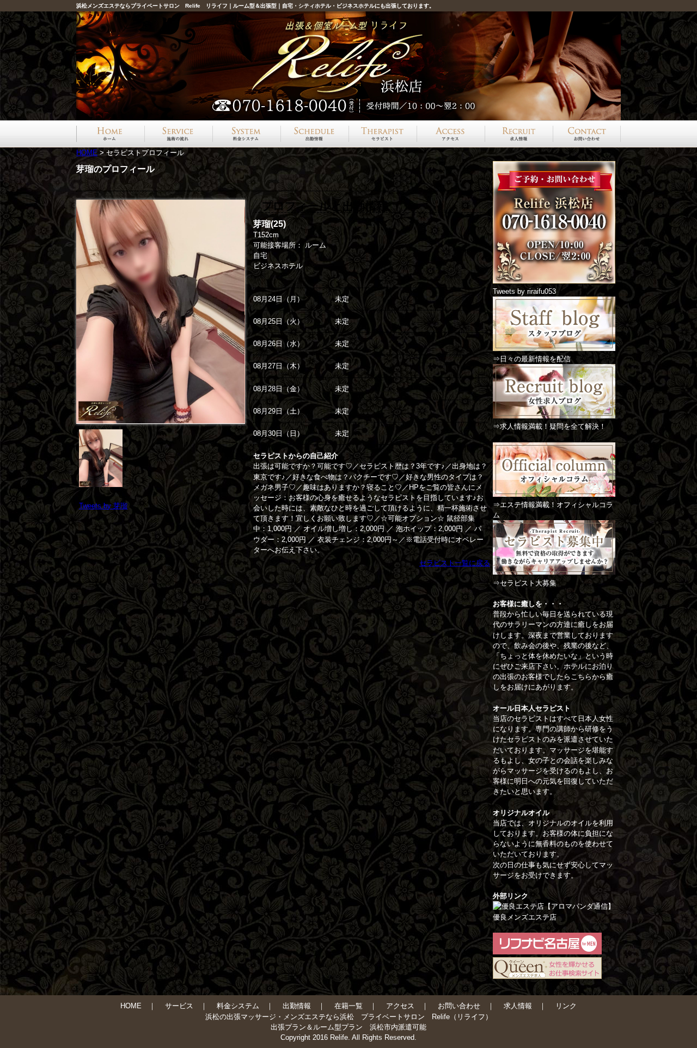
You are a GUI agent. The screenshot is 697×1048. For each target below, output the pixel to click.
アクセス (400, 1006)
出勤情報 (297, 1006)
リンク (566, 1006)
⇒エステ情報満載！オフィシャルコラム (553, 510)
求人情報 (518, 1006)
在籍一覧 (348, 1006)
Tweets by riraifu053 (524, 291)
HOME (86, 153)
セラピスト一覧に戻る (454, 563)
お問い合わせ (459, 1006)
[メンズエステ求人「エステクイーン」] (547, 976)
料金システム (238, 1006)
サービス (179, 1006)
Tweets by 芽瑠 (103, 506)
